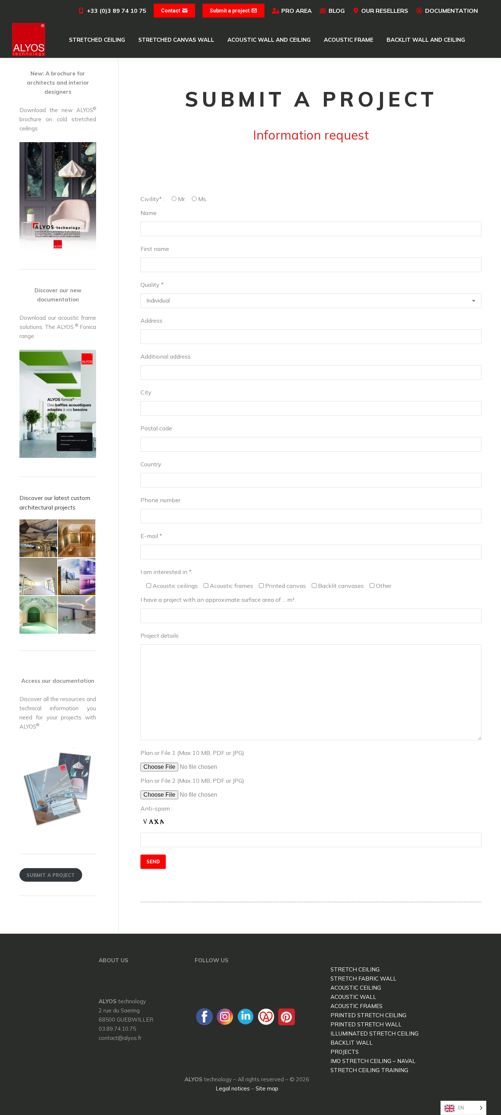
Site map (267, 1088)
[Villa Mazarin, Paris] (38, 615)
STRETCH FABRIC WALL (363, 978)
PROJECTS (344, 1051)
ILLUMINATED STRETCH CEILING (374, 1033)
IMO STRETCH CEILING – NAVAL (373, 1060)
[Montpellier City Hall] (38, 538)
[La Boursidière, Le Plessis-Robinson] (77, 577)
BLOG (337, 10)
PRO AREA (296, 10)
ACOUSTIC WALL (353, 996)
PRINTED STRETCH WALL (366, 1024)
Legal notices (233, 1088)
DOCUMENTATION (451, 10)
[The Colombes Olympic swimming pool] (38, 577)
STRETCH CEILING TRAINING (369, 1070)
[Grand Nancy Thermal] (77, 615)
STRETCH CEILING (355, 969)
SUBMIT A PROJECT (50, 875)
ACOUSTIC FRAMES (356, 1006)
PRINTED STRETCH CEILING (368, 1015)
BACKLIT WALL (351, 1042)
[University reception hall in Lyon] (77, 538)
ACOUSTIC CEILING (355, 987)
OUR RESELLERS (384, 10)
